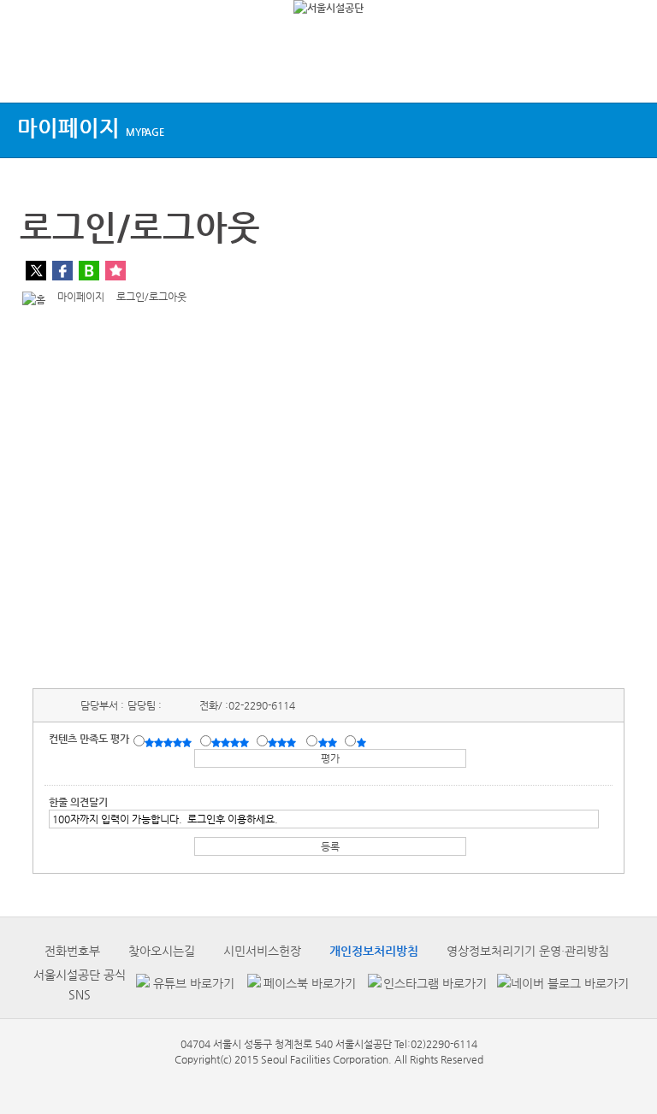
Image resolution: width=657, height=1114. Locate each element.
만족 (231, 742)
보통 (285, 742)
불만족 (328, 742)
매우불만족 (362, 742)
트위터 (36, 270)
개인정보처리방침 (373, 951)
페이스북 (62, 270)
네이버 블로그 (89, 270)
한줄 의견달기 (78, 802)
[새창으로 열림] (183, 984)
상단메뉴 (28, 70)
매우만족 (170, 742)
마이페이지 (90, 127)
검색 (628, 70)
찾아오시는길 (161, 951)
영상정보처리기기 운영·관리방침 (528, 951)
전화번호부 (72, 951)
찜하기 (115, 270)
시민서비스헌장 (262, 951)
